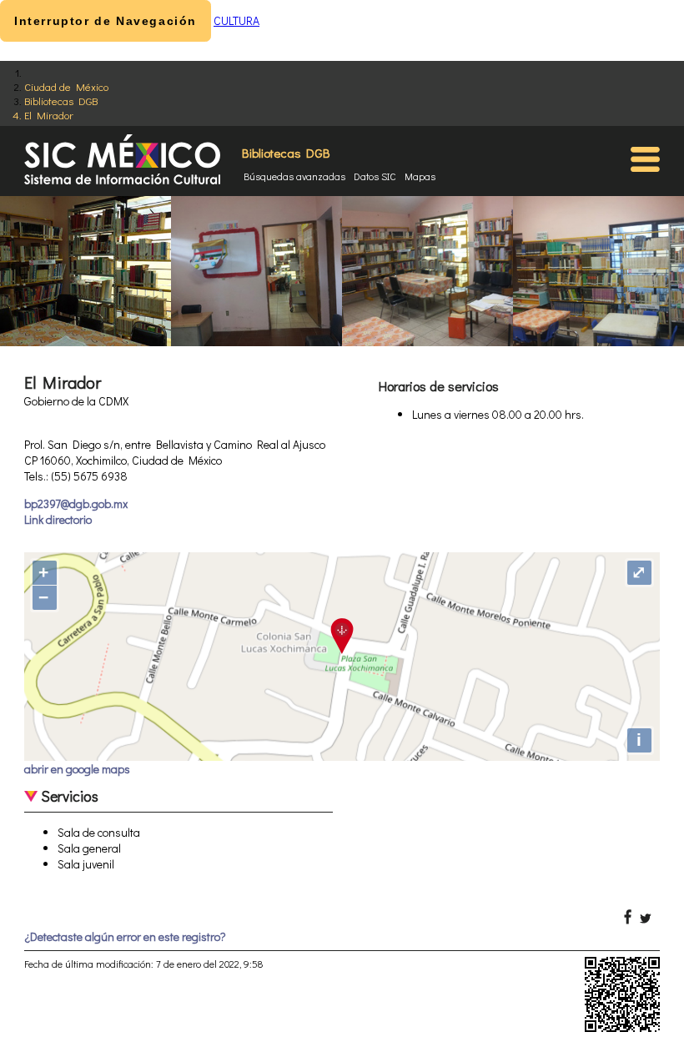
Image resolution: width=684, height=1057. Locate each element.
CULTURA (236, 20)
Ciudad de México (66, 86)
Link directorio (58, 519)
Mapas (420, 176)
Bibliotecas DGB (61, 100)
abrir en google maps (77, 769)
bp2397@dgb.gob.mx (76, 503)
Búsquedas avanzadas (294, 176)
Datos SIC (375, 176)
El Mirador (48, 115)
